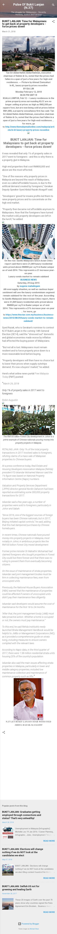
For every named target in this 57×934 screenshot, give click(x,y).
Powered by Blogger (30, 924)
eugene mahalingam (30, 286)
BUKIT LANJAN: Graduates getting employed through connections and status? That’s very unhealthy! (21, 815)
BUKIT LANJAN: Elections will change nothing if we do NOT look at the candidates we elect (22, 852)
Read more (49, 841)
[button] (53, 22)
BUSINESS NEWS (28, 279)
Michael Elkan (34, 929)
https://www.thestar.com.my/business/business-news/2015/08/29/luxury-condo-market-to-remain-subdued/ (28, 317)
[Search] (53, 5)
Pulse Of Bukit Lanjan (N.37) (28, 6)
